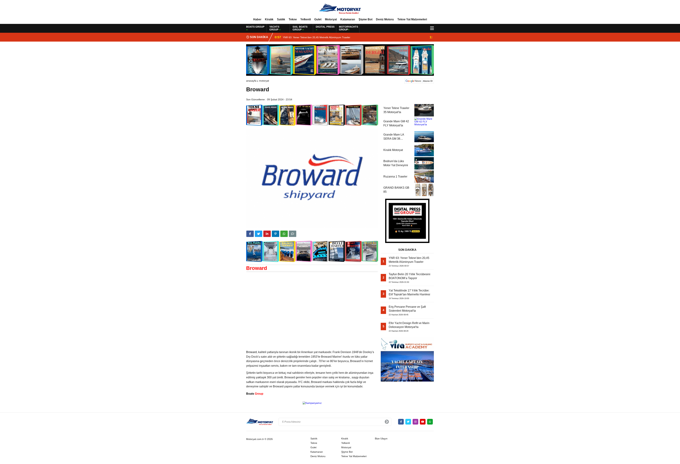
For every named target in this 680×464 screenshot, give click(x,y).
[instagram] (415, 422)
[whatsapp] (430, 422)
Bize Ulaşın (381, 438)
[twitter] (258, 233)
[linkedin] (267, 233)
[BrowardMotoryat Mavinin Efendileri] (340, 8)
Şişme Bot (365, 19)
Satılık (281, 19)
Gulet (317, 19)
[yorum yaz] (292, 233)
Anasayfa (251, 80)
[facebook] (250, 233)
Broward (251, 352)
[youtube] (423, 422)
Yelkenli (305, 19)
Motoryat (331, 19)
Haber (257, 19)
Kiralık (269, 19)
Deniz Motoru (385, 19)
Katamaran (347, 19)
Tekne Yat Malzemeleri (412, 19)
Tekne (293, 19)
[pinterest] (275, 233)
